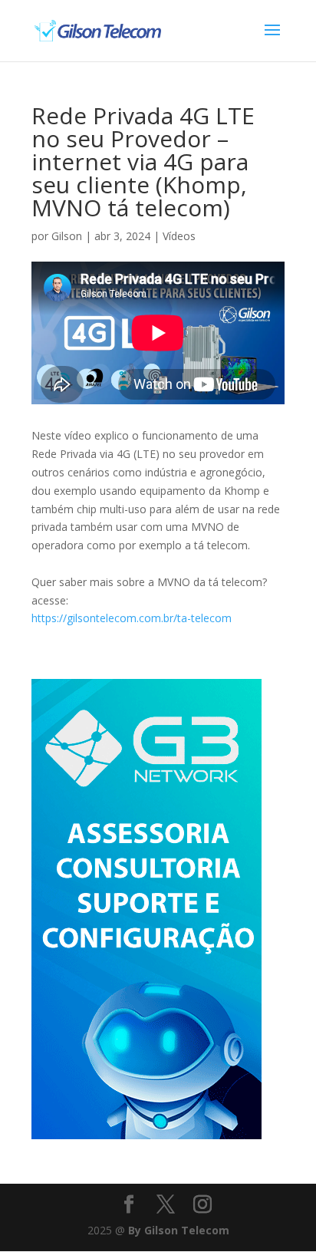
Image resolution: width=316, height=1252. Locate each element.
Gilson (66, 236)
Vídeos (179, 236)
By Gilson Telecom (178, 1230)
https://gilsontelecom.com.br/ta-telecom (131, 618)
